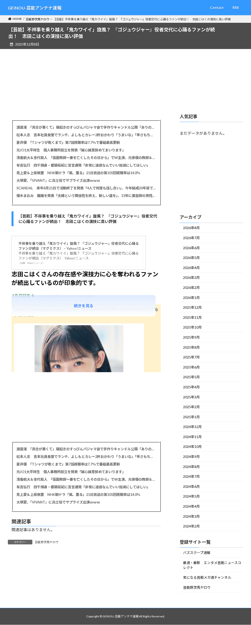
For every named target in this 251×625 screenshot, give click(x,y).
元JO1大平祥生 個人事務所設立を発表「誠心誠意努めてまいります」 (71, 150)
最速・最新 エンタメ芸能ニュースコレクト (212, 564)
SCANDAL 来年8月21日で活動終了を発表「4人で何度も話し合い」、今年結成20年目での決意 (86, 188)
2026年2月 (191, 287)
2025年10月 (192, 327)
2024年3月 (191, 516)
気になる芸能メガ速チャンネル (207, 577)
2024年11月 (192, 437)
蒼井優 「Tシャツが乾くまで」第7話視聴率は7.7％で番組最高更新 (68, 142)
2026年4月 (191, 268)
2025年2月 (191, 407)
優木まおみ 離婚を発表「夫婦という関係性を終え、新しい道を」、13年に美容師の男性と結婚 (86, 196)
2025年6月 (191, 367)
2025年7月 (191, 357)
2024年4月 (191, 506)
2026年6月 (191, 247)
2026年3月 (191, 277)
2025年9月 (191, 337)
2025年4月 (191, 387)
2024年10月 (192, 446)
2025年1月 (191, 417)
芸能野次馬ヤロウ (46, 542)
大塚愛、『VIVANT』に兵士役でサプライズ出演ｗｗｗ (58, 180)
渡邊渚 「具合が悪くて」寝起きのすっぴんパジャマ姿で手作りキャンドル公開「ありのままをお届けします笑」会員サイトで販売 (86, 127)
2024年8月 (191, 466)
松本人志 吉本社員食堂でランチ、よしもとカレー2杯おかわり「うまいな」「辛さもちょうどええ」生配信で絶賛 (86, 135)
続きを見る (83, 305)
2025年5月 (191, 377)
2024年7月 (191, 476)
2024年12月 (192, 427)
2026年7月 (191, 238)
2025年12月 (192, 307)
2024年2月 (191, 526)
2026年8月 (191, 228)
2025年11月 (192, 317)
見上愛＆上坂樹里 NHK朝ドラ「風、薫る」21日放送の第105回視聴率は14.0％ (78, 173)
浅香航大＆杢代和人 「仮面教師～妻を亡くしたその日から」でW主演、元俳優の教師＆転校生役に (86, 158)
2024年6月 (191, 486)
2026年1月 (191, 297)
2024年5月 (191, 496)
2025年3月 (191, 397)
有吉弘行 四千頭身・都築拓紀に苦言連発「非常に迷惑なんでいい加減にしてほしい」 (83, 165)
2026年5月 (191, 258)
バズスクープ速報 (196, 553)
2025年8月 (191, 347)
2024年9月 (191, 456)
